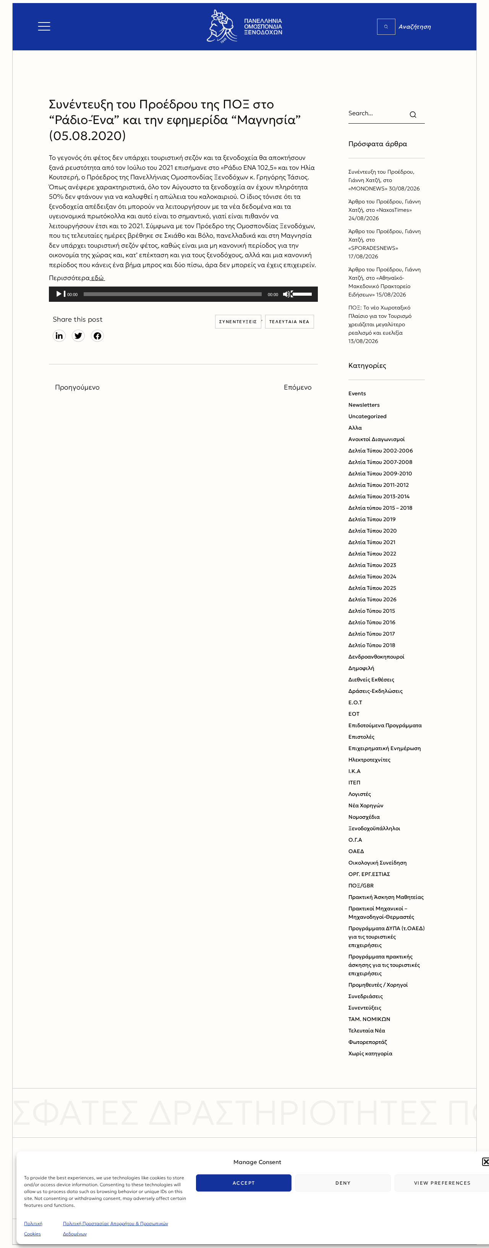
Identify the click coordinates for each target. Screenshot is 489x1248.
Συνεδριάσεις (365, 996)
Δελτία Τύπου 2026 (372, 599)
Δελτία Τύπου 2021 (371, 542)
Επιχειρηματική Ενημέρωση (384, 748)
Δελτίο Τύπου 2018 (371, 645)
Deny (343, 1183)
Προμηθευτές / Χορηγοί (378, 984)
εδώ (97, 278)
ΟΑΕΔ (356, 851)
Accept (244, 1183)
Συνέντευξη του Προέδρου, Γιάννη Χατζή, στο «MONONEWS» (381, 180)
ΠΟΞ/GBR (361, 885)
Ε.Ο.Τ (355, 702)
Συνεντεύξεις (238, 321)
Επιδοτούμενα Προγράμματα (385, 725)
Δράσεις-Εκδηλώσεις (375, 691)
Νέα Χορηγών (366, 805)
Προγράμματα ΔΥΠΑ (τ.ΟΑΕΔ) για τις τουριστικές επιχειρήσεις (386, 936)
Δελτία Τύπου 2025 (372, 588)
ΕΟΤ (353, 713)
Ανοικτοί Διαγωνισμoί (376, 439)
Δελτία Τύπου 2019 (372, 519)
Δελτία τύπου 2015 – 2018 (380, 507)
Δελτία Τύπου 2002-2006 (380, 450)
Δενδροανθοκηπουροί (376, 656)
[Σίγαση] (289, 295)
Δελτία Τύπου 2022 (372, 553)
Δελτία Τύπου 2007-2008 (380, 462)
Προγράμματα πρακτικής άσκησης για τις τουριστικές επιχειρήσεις (384, 965)
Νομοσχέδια (364, 816)
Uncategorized (367, 416)
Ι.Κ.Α (354, 771)
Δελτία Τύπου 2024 (372, 576)
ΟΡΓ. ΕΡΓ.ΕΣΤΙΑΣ (369, 874)
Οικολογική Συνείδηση (377, 862)
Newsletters (364, 404)
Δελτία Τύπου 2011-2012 (378, 484)
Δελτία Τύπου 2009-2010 (380, 473)
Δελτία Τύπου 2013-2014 (379, 496)
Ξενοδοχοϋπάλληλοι (374, 828)
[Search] (386, 27)
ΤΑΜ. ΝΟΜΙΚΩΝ (369, 1019)
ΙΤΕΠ (354, 782)
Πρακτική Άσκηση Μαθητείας (386, 897)
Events (357, 393)
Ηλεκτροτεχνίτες (369, 759)
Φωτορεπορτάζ (367, 1042)
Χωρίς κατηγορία (370, 1053)
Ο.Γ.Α (355, 839)
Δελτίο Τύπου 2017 (371, 633)
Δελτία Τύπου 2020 (372, 530)
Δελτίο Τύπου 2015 (371, 610)
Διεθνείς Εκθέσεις (371, 679)
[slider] (303, 293)
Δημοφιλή (361, 668)
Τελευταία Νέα (289, 321)
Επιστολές (361, 736)
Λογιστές (359, 794)
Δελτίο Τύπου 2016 (371, 622)
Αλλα (355, 427)
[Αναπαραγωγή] (61, 295)
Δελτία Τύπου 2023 (372, 565)
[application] (183, 294)
